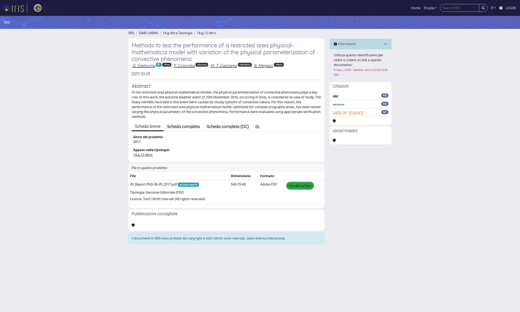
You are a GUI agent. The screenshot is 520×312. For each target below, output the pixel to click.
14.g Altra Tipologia (177, 33)
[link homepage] (14, 8)
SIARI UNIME (148, 33)
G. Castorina (143, 65)
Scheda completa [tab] (183, 126)
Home (415, 8)
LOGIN (511, 8)
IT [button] (492, 8)
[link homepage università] (37, 8)
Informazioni (346, 44)
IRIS (131, 33)
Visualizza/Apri (300, 185)
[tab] (257, 126)
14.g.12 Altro (206, 33)
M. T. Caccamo (223, 65)
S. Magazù (263, 65)
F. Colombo (184, 65)
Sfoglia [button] (429, 8)
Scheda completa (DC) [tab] (228, 126)
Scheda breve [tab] (147, 126)
